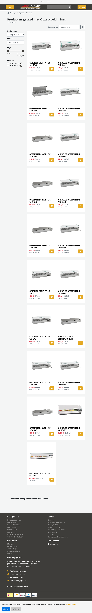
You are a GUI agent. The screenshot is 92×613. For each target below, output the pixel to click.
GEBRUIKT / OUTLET (15, 537)
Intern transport (13, 522)
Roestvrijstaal (12, 527)
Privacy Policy (53, 525)
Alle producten (12, 546)
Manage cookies (46, 2)
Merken (10, 38)
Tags (14, 13)
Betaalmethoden (54, 527)
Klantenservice (53, 532)
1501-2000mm (15, 66)
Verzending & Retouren (56, 530)
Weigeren (16, 609)
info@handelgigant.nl (18, 581)
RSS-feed (10, 553)
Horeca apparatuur (14, 520)
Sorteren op (53, 27)
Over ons (51, 520)
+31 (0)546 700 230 (17, 574)
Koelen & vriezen (13, 525)
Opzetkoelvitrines (25, 13)
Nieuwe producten (14, 551)
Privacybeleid (71, 604)
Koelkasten (11, 532)
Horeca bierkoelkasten (15, 534)
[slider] (8, 51)
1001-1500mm (15, 63)
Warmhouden (12, 530)
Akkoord (6, 609)
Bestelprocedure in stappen (58, 537)
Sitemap (51, 534)
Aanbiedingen (12, 549)
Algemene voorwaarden (56, 522)
